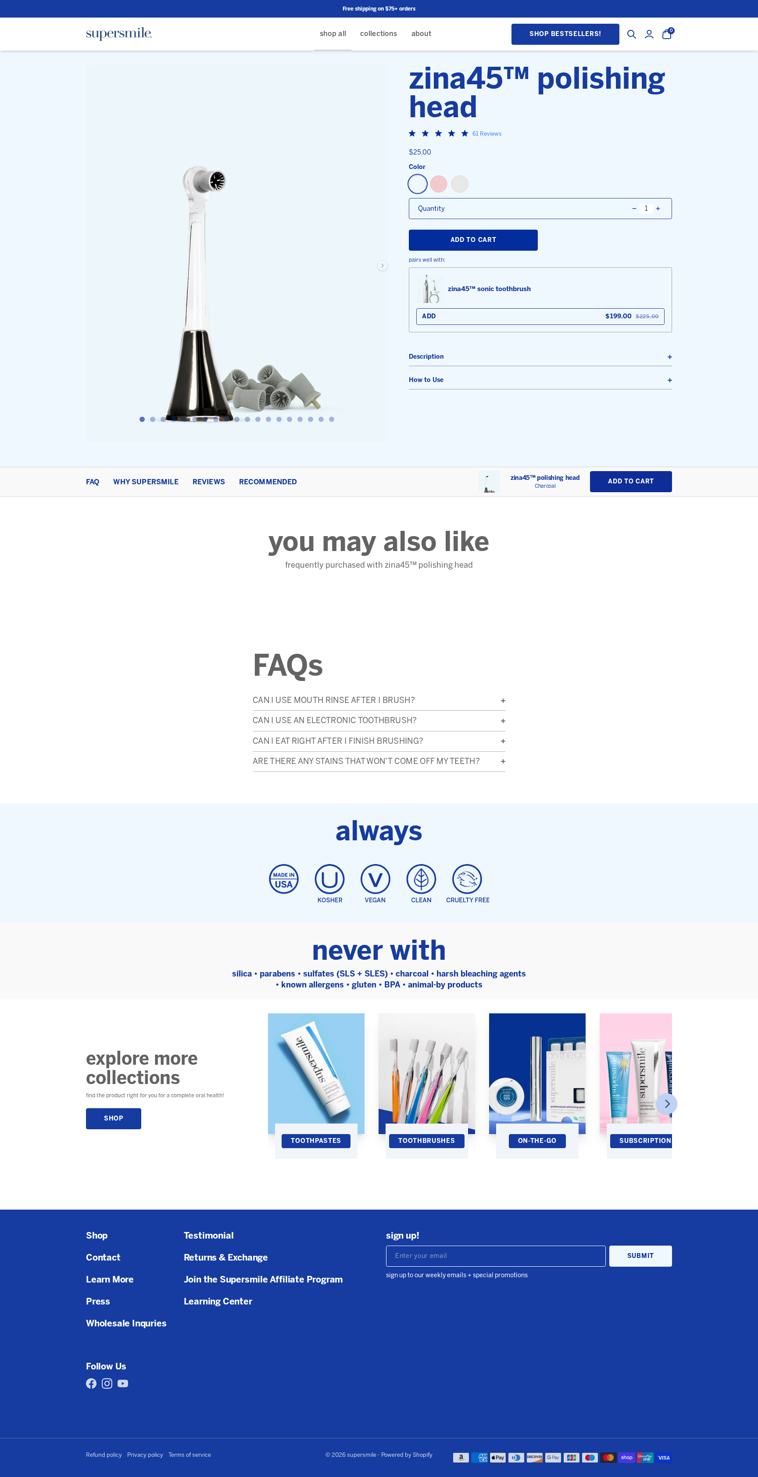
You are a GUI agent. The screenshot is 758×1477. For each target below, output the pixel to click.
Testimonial (209, 1235)
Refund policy (104, 1455)
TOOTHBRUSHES (426, 1141)
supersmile (361, 1455)
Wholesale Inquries (126, 1323)
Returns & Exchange (226, 1257)
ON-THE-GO (537, 1141)
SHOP (113, 1118)
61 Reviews (487, 133)
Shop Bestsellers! (565, 34)
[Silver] (459, 184)
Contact (103, 1257)
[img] (412, 133)
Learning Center (218, 1301)
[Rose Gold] (438, 184)
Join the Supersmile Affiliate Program (263, 1279)
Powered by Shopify (407, 1455)
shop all (333, 33)
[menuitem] (333, 34)
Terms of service (189, 1455)
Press (98, 1301)
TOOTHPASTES (316, 1141)
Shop (96, 1235)
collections (378, 33)
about (421, 33)
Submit (640, 1256)
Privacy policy (145, 1455)
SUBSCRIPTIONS (647, 1141)
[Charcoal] (417, 184)
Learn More (110, 1279)
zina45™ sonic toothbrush (489, 289)
